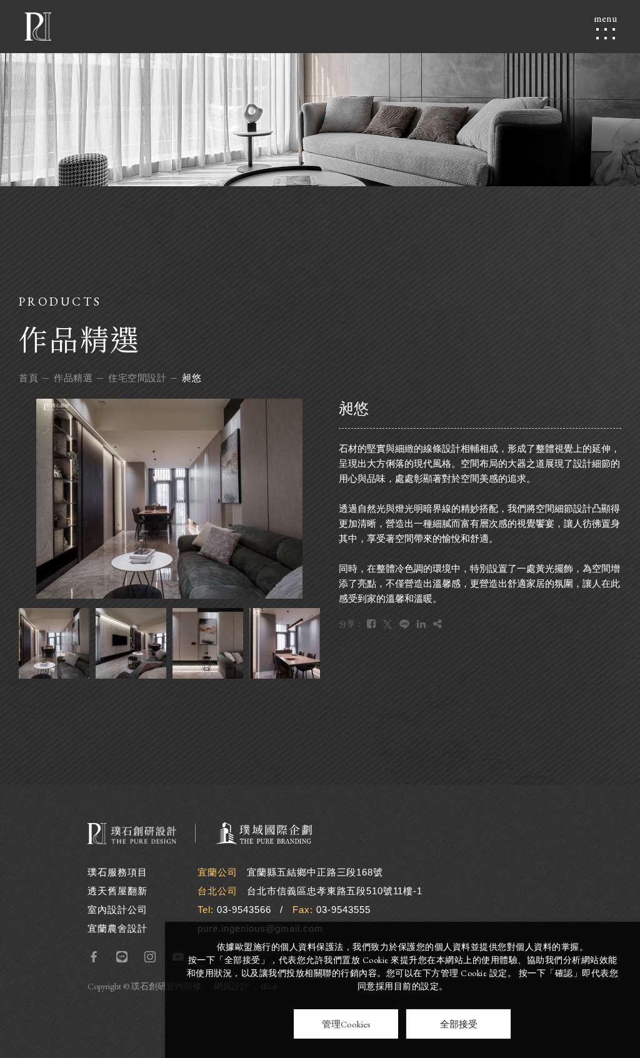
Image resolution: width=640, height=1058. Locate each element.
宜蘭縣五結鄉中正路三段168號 (315, 872)
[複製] (437, 624)
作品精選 (73, 377)
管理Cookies (346, 1024)
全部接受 (459, 1024)
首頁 (28, 377)
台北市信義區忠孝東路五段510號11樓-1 (334, 891)
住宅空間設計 (137, 377)
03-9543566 (244, 909)
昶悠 (191, 377)
